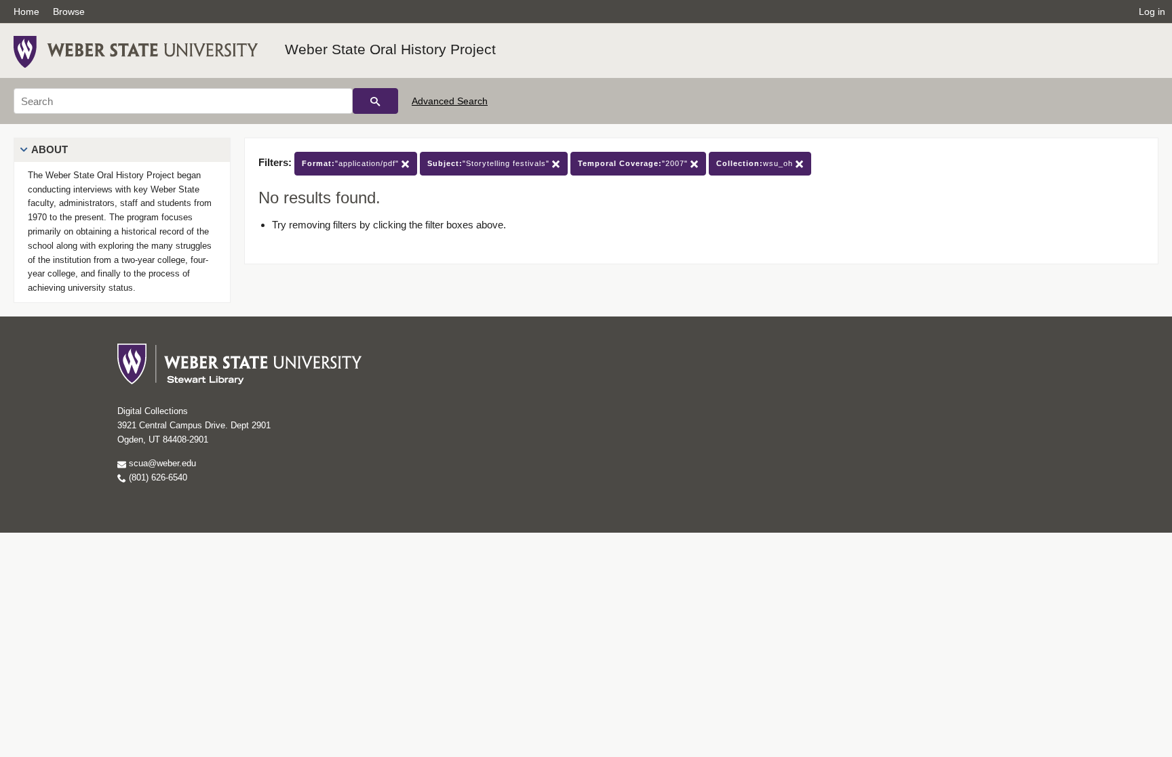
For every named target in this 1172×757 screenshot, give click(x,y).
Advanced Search (450, 101)
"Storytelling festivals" (489, 163)
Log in (1152, 11)
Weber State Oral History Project (390, 49)
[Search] (375, 101)
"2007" (634, 163)
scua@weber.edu (161, 463)
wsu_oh (756, 163)
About (49, 149)
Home (26, 11)
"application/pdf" (352, 163)
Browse (69, 11)
